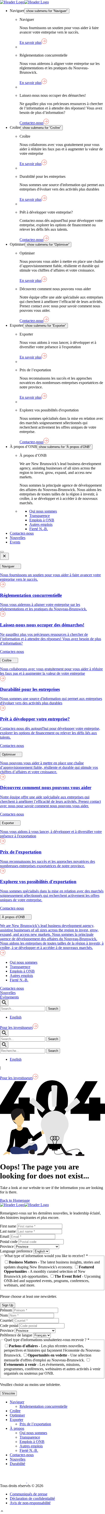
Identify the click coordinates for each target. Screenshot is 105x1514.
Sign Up (7, 1305)
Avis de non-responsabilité (30, 1503)
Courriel (7, 1320)
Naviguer (17, 1402)
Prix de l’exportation (35, 1424)
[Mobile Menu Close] (4, 556)
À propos (17, 1428)
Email (5, 1236)
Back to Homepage (15, 1200)
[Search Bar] (4, 1002)
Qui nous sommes (43, 511)
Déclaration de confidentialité (32, 1498)
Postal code (9, 1241)
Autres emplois (40, 524)
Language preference (16, 1251)
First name (8, 1226)
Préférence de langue (16, 1335)
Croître (15, 1411)
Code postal (9, 1325)
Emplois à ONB (41, 520)
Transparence (39, 516)
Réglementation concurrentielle (43, 1406)
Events (15, 542)
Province (7, 1246)
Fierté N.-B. (38, 529)
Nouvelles (17, 538)
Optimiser (17, 1415)
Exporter (16, 1420)
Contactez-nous (22, 533)
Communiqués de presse (28, 1494)
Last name (8, 1231)
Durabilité (17, 1464)
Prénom (6, 1310)
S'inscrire (8, 1393)
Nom (4, 1315)
